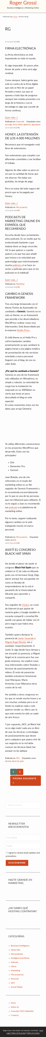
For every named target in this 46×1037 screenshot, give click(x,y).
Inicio (13, 1003)
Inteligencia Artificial (20, 958)
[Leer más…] (11, 118)
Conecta (14, 1015)
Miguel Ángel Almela (15, 642)
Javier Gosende (26, 638)
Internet (14, 962)
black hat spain (18, 761)
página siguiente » (24, 781)
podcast (13, 507)
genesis (13, 540)
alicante (8, 761)
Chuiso (25, 605)
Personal (15, 979)
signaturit (27, 125)
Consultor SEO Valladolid (22, 1011)
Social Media (16, 987)
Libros (13, 966)
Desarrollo (20, 122)
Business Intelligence (20, 946)
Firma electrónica (20, 48)
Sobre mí (15, 1007)
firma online (17, 125)
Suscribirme (17, 863)
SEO (18, 758)
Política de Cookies (33, 1033)
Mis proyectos (21, 207)
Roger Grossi (23, 3)
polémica (17, 265)
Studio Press (23, 330)
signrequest (35, 125)
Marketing (20, 284)
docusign (8, 125)
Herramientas (17, 954)
